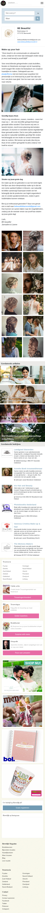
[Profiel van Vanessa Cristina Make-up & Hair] (7, 527)
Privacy (4, 895)
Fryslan (5, 566)
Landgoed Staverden (23, 450)
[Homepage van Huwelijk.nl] (3, 3)
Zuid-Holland (7, 571)
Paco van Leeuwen (22, 653)
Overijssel (25, 576)
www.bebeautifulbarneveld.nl (27, 42)
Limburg (25, 579)
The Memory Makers (23, 544)
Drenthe (5, 568)
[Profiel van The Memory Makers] (7, 547)
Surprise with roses (22, 634)
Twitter (4, 903)
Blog (3, 858)
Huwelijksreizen (7, 852)
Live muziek (6, 861)
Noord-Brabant (7, 579)
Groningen (25, 566)
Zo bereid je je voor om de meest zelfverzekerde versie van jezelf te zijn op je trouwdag (23, 378)
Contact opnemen (8, 898)
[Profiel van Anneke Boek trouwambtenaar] (7, 472)
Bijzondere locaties (8, 850)
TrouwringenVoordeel (22, 597)
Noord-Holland (26, 568)
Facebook (5, 901)
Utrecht (24, 571)
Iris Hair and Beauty (23, 486)
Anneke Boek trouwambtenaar (28, 469)
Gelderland (6, 576)
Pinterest (5, 906)
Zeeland (5, 574)
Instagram (5, 909)
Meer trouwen (7, 855)
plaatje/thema (7, 74)
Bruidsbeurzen (7, 847)
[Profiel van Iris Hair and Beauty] (7, 489)
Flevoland (25, 574)
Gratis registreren (22, 808)
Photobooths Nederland (25, 505)
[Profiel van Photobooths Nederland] (7, 508)
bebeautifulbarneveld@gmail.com (27, 206)
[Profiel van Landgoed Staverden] (7, 453)
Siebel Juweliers (21, 616)
